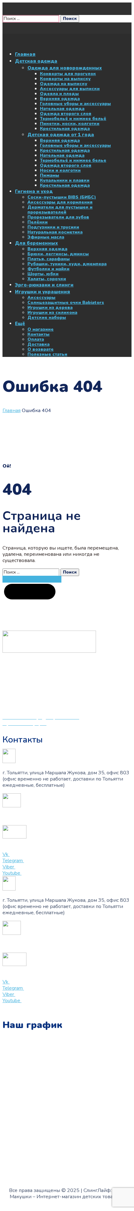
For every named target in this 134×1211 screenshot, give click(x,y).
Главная (11, 410)
